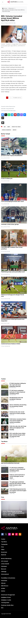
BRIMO (14, 129)
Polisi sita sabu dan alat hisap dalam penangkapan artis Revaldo (17, 428)
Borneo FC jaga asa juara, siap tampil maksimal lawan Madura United (12, 342)
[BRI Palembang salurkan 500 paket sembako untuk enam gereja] (14, 215)
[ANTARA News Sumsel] (15, 2)
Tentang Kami (5, 602)
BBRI (8, 126)
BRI (5, 126)
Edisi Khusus (4, 585)
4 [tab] (16, 519)
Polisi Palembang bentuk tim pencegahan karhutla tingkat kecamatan (17, 490)
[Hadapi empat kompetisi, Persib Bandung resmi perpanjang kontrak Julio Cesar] (14, 192)
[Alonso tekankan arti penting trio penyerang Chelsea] (4, 407)
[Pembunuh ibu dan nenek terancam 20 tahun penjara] (4, 414)
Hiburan (3, 583)
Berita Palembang (6, 558)
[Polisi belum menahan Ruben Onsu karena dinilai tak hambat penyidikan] (4, 421)
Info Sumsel (4, 561)
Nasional (3, 554)
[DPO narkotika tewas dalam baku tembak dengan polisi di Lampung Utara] (4, 435)
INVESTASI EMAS (16, 126)
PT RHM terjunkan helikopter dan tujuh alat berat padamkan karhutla (17, 385)
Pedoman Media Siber (7, 605)
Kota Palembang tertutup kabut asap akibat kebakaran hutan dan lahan (13, 513)
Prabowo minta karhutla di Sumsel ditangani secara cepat (16, 476)
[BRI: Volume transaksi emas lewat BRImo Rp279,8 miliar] (14, 453)
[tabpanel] (14, 509)
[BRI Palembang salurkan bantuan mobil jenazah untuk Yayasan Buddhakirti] (14, 146)
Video (2, 549)
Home (5, 8)
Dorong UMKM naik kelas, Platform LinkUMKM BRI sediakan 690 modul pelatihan (11, 247)
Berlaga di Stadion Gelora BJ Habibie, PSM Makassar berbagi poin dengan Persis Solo (13, 294)
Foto (2, 497)
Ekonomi (11, 8)
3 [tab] (14, 519)
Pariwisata (4, 580)
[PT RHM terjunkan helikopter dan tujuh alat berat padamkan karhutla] (4, 385)
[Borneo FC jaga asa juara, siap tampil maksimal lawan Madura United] (14, 334)
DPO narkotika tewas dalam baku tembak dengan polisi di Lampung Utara (17, 435)
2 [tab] (12, 519)
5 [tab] (18, 519)
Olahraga (3, 571)
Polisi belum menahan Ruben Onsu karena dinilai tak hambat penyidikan (17, 420)
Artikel (3, 588)
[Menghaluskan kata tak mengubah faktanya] (4, 399)
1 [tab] (9, 519)
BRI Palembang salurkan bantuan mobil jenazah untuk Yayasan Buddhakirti (13, 154)
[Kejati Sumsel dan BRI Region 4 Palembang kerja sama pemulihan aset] (14, 262)
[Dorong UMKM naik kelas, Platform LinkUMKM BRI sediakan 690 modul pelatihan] (14, 238)
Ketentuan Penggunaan (8, 594)
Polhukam (4, 566)
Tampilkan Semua (17, 97)
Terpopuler (4, 544)
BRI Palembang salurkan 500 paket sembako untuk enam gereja (11, 223)
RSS (2, 607)
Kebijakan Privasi (6, 597)
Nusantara (4, 552)
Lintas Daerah (5, 563)
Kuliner (3, 591)
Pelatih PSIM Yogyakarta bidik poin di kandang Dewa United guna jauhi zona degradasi (12, 319)
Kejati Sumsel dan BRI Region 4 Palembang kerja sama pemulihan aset (13, 271)
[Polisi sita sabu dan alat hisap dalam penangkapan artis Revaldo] (4, 428)
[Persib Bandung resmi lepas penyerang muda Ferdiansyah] (14, 169)
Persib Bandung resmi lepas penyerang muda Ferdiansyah (13, 177)
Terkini (3, 379)
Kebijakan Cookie (6, 600)
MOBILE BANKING (6, 129)
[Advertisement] (14, 363)
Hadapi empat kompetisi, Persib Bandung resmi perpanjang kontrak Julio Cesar (13, 200)
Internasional (5, 574)
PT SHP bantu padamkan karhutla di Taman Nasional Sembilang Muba (17, 392)
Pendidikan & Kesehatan (8, 578)
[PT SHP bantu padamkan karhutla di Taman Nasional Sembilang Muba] (4, 392)
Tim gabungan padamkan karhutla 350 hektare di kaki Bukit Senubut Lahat (17, 483)
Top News (4, 441)
